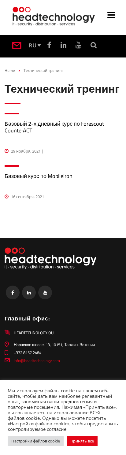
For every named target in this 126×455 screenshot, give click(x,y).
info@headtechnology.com (37, 360)
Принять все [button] (82, 441)
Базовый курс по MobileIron (38, 176)
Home (10, 70)
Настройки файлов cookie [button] (35, 441)
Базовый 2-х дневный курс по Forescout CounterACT (54, 127)
